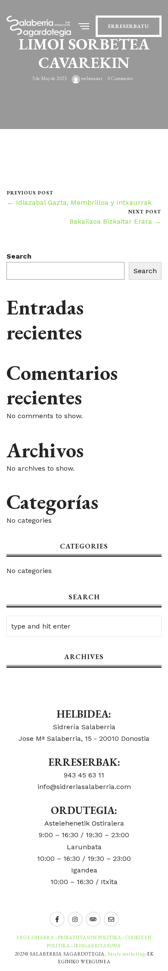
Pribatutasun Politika (89, 937)
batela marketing (126, 954)
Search (18, 256)
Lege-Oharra (35, 937)
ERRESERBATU (128, 26)
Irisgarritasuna (97, 946)
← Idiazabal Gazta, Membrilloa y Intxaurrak (79, 202)
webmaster (91, 78)
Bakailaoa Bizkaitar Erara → (115, 221)
